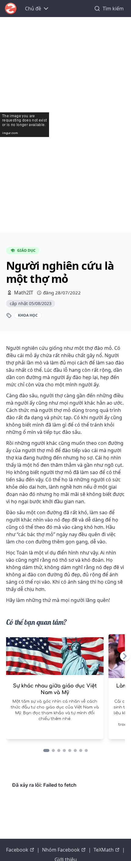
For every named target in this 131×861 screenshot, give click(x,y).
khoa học (28, 315)
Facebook (17, 849)
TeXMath (104, 849)
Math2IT (23, 292)
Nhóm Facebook (61, 849)
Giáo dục (26, 250)
